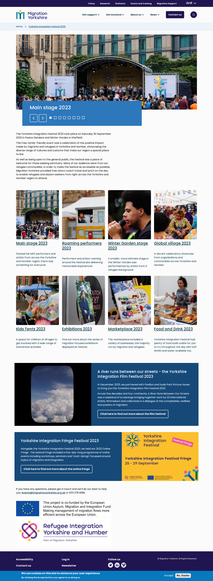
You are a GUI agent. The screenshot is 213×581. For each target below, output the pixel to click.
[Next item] (43, 118)
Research (105, 3)
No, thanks (183, 575)
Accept (168, 575)
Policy (91, 3)
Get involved (114, 14)
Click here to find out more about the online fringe (57, 469)
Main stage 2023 (50, 107)
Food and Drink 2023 (173, 329)
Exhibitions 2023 (77, 329)
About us (136, 14)
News (153, 14)
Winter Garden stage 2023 (128, 246)
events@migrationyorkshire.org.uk (43, 493)
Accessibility (24, 559)
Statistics (120, 3)
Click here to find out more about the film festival (133, 414)
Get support (89, 14)
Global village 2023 (172, 243)
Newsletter (69, 565)
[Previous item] (34, 118)
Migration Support (167, 3)
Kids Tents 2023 (30, 329)
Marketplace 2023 (125, 329)
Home (19, 26)
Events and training (141, 3)
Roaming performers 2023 (82, 246)
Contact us (175, 14)
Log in (66, 559)
